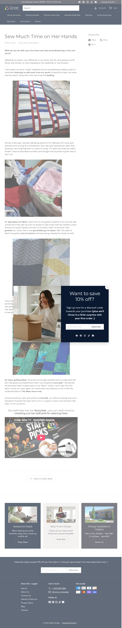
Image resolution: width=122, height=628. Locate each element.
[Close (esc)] (107, 287)
